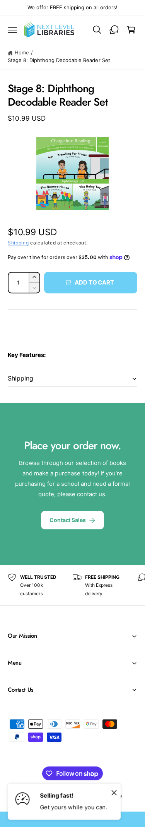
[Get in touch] (114, 29)
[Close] (114, 792)
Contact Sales (67, 520)
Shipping (18, 243)
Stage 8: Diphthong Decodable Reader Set (59, 60)
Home (22, 52)
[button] (12, 29)
